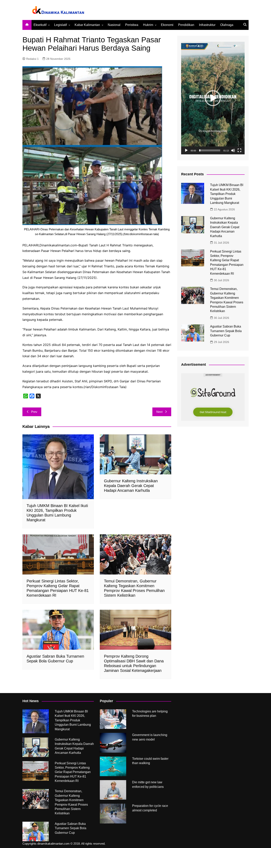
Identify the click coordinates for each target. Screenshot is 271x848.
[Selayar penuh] (239, 150)
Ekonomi (167, 25)
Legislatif (60, 25)
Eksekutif (40, 25)
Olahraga (226, 25)
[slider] (209, 150)
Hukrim (148, 25)
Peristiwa (131, 25)
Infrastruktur (207, 25)
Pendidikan (186, 25)
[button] (213, 98)
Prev (34, 411)
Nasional (114, 25)
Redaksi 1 (32, 58)
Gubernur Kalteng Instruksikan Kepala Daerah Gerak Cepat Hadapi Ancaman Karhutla (131, 486)
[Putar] (186, 150)
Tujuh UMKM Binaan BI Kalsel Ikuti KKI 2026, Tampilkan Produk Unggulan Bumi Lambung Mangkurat (226, 193)
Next (159, 411)
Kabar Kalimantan (87, 25)
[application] (213, 98)
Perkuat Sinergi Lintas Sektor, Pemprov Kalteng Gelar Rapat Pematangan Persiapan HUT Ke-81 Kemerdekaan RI (73, 772)
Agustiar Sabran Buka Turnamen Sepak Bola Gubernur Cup (226, 331)
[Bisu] (233, 150)
